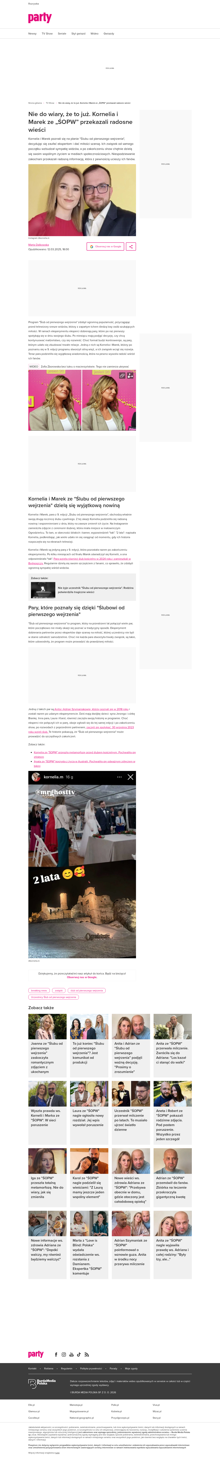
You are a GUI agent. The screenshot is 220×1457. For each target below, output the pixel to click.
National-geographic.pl (82, 1418)
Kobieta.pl (116, 1411)
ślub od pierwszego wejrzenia (87, 990)
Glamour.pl (34, 1411)
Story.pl (157, 1418)
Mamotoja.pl (76, 1405)
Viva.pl (156, 1405)
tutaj (57, 1453)
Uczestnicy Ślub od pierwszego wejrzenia (53, 997)
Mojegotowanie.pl (79, 1411)
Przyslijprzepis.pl (120, 1418)
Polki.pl (115, 1405)
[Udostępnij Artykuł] (131, 246)
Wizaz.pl (157, 1411)
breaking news (39, 990)
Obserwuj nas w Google (108, 246)
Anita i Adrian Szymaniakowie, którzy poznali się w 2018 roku (91, 709)
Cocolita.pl (33, 1418)
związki (59, 990)
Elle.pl (31, 1405)
